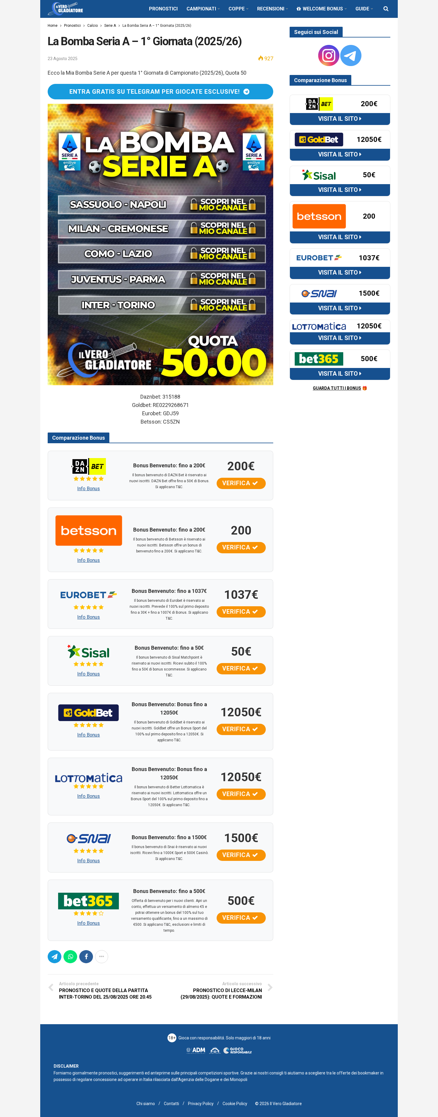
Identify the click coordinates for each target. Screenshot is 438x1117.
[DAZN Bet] (88, 466)
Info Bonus (88, 488)
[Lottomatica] (88, 777)
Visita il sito (338, 118)
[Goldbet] (88, 712)
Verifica (237, 483)
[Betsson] (88, 530)
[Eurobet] (88, 594)
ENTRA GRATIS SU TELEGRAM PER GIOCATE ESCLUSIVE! (156, 91)
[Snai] (88, 838)
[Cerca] (385, 8)
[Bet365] (88, 900)
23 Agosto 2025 (62, 58)
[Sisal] (88, 651)
